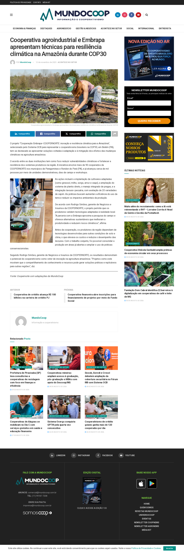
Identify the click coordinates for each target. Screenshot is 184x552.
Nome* (130, 108)
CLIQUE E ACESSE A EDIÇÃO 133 (92, 508)
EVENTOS (146, 519)
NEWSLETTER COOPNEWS (146, 522)
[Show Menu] (11, 15)
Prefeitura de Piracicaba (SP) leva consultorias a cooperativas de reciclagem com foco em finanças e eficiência (25, 379)
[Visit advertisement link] (149, 59)
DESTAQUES (46, 28)
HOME (147, 504)
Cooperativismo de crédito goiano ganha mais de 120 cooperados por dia (99, 425)
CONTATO (37, 2)
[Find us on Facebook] (131, 14)
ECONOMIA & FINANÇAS (24, 28)
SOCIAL (130, 28)
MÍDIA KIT (46, 2)
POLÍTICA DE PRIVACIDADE (20, 2)
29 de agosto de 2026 (20, 390)
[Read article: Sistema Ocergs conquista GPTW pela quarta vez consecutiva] (63, 407)
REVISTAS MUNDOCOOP (146, 511)
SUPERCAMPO (133, 200)
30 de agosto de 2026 (134, 217)
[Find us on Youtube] (138, 14)
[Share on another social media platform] (115, 134)
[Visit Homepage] (75, 15)
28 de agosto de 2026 (58, 386)
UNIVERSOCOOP (147, 515)
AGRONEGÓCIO (64, 28)
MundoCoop (25, 62)
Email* (130, 98)
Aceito (169, 548)
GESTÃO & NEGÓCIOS (86, 28)
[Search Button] (146, 14)
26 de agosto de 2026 (58, 432)
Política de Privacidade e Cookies (146, 548)
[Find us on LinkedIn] (117, 14)
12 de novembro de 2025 (46, 62)
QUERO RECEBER (149, 120)
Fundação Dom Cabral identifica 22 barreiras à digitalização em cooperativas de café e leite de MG (148, 293)
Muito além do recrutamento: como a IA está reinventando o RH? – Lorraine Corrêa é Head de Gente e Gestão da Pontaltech (148, 209)
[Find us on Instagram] (124, 14)
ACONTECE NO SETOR (111, 28)
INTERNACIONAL (146, 28)
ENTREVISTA (165, 28)
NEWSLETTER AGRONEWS (146, 526)
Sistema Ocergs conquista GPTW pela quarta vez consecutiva (61, 425)
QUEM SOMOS (147, 507)
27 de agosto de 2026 (20, 435)
